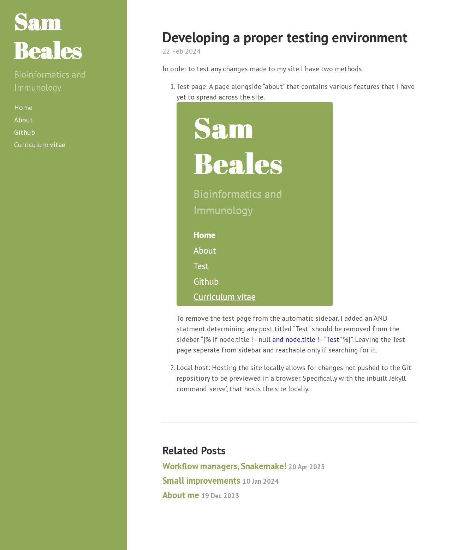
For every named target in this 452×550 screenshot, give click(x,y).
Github (24, 132)
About (23, 120)
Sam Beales (48, 35)
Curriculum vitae (39, 144)
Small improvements (220, 480)
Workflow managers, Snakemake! (243, 466)
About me (200, 495)
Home (23, 107)
